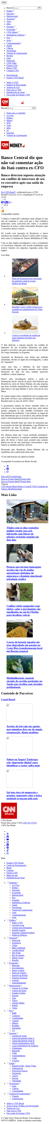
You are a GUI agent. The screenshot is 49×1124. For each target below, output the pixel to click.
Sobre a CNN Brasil (15, 1103)
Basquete (16, 1051)
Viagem (15, 1096)
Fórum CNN (12, 65)
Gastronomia (17, 1099)
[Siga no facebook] (8, 469)
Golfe (14, 1058)
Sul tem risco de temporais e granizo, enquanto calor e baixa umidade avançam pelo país (24, 795)
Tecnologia (11, 51)
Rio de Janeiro (18, 955)
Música (15, 1023)
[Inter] (8, 831)
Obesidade (16, 1081)
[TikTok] (8, 851)
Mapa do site (12, 875)
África (14, 1000)
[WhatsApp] (8, 853)
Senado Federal (18, 930)
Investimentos (18, 968)
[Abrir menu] (4, 2)
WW (9, 123)
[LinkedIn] (8, 845)
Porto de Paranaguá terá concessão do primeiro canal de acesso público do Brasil (27, 281)
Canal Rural (8, 699)
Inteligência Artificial (15, 35)
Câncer (15, 1076)
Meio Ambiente (18, 948)
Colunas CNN (13, 70)
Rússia (15, 1005)
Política (10, 11)
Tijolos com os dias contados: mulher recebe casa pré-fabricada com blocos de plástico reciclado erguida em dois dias (23, 533)
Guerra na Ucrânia (20, 988)
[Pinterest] (8, 848)
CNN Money (12, 32)
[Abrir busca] (40, 7)
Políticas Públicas (19, 935)
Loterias (15, 980)
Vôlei (14, 1053)
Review (10, 55)
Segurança (16, 943)
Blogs (9, 868)
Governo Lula (18, 925)
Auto (9, 58)
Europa (15, 995)
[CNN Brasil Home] (16, 105)
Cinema (15, 1020)
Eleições (10, 14)
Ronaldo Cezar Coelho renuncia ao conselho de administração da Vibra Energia (27, 309)
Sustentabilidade (19, 983)
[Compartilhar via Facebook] (2, 202)
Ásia (14, 998)
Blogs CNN (12, 68)
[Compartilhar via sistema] (2, 208)
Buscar (10, 8)
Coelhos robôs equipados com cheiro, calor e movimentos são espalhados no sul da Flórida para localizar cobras (24, 610)
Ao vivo (10, 115)
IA (8, 130)
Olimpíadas (17, 1048)
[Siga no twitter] (8, 466)
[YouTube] (8, 840)
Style (9, 40)
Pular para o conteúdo (16, 113)
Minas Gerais (17, 958)
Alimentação (17, 1068)
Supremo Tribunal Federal (23, 932)
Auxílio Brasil (18, 950)
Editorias (13, 883)
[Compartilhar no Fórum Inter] (2, 211)
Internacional (12, 16)
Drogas (15, 1078)
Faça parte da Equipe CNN (18, 95)
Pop (8, 38)
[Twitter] (8, 834)
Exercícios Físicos (19, 1071)
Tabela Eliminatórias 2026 (23, 1043)
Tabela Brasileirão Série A (23, 1038)
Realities (15, 1025)
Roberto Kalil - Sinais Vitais (24, 1066)
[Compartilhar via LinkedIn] (6, 202)
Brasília (15, 960)
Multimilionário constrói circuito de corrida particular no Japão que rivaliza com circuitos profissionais (24, 683)
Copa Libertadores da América (25, 1046)
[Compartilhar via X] (4, 202)
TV (13, 1030)
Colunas (10, 870)
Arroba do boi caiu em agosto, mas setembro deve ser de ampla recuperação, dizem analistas (24, 729)
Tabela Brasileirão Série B (23, 1041)
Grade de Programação (16, 865)
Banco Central (18, 970)
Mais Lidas (9, 495)
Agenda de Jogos (19, 1036)
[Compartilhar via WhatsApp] (9, 202)
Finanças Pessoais (19, 978)
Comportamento (13, 43)
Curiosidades (17, 1091)
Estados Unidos (18, 993)
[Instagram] (8, 842)
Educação (11, 60)
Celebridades (17, 1018)
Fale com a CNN (14, 90)
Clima (14, 945)
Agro (9, 21)
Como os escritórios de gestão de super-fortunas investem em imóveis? (26, 337)
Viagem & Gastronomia (17, 53)
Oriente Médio (18, 1003)
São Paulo (16, 953)
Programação (12, 75)
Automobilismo (18, 1055)
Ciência (10, 48)
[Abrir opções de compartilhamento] (6, 205)
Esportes (10, 27)
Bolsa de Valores (19, 973)
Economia (11, 29)
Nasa (14, 1086)
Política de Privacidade (16, 85)
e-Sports (15, 1060)
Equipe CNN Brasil (15, 78)
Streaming (16, 1028)
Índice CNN (17, 923)
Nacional (10, 19)
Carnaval (16, 1015)
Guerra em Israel (19, 990)
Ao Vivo (15, 885)
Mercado (16, 965)
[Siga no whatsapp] (8, 472)
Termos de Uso (13, 87)
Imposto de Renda (20, 975)
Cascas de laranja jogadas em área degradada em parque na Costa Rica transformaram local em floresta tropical (24, 647)
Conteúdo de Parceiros (17, 693)
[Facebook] (8, 837)
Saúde (9, 46)
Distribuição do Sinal (16, 92)
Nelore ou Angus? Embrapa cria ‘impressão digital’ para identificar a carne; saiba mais (23, 762)
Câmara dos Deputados (22, 928)
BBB (14, 1013)
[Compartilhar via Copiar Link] (11, 202)
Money (10, 120)
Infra (9, 24)
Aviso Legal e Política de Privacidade (23, 1106)
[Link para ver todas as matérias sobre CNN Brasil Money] (12, 151)
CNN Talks (11, 63)
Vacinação (16, 1073)
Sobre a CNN (12, 82)
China (14, 1008)
